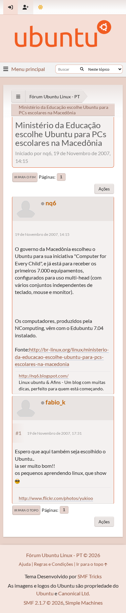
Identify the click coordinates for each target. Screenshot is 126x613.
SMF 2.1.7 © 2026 (43, 603)
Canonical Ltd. (74, 593)
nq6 (51, 203)
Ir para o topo (26, 510)
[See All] (18, 96)
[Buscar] (82, 69)
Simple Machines (84, 603)
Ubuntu (45, 593)
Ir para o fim (25, 177)
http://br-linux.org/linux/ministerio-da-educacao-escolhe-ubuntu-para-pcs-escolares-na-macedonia (62, 356)
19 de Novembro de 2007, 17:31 (54, 433)
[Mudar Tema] (40, 7)
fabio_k (55, 402)
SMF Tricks (90, 576)
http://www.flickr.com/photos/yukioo (56, 498)
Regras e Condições (53, 564)
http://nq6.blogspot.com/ (43, 375)
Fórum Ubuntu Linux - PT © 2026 (63, 555)
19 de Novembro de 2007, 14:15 (42, 234)
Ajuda (25, 564)
